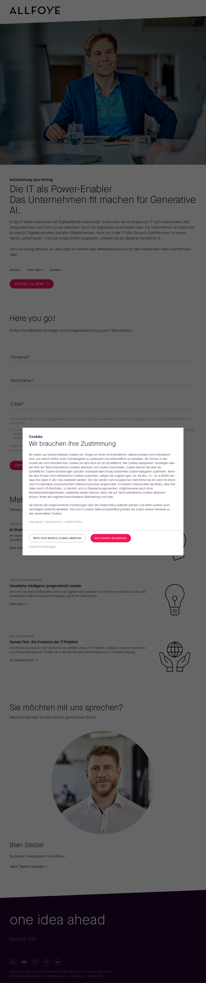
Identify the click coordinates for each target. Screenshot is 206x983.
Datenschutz (53, 522)
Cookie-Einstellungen (42, 547)
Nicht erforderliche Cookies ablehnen (57, 538)
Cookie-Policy (73, 522)
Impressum (36, 522)
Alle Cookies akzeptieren (111, 538)
